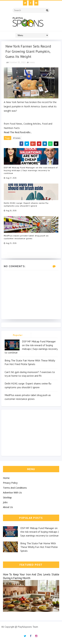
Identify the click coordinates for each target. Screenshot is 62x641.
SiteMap (7, 497)
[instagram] (36, 2)
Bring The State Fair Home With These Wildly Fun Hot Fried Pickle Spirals (39, 547)
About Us (8, 507)
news (32, 62)
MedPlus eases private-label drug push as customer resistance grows (26, 237)
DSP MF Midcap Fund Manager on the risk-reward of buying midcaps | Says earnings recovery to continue (31, 170)
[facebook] (31, 2)
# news (17, 137)
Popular (18, 335)
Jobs (5, 502)
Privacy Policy (10, 482)
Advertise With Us (12, 492)
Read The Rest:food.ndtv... (18, 132)
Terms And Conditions (15, 487)
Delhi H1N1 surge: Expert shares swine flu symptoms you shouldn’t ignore (26, 204)
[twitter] (25, 2)
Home (6, 478)
